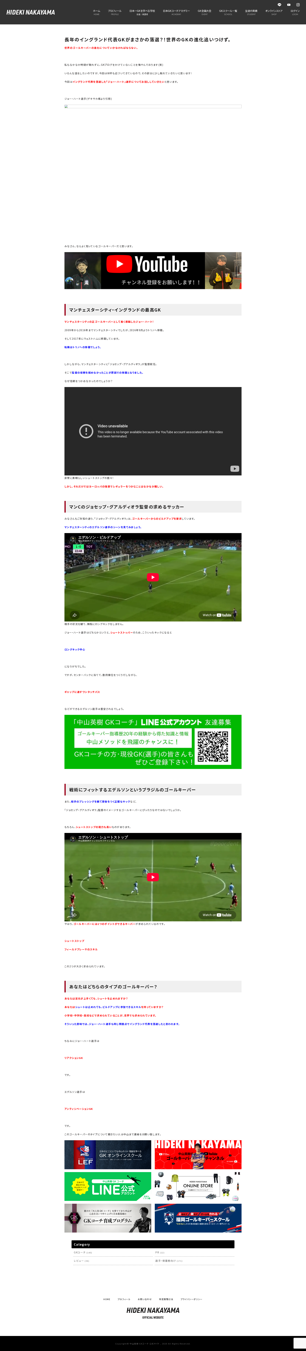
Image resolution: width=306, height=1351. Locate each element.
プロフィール (124, 1299)
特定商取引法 (166, 1299)
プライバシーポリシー (192, 1299)
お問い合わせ (145, 1299)
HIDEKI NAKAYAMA (30, 12)
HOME (106, 1299)
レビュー (81, 1260)
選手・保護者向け (169, 1260)
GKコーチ (83, 1252)
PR (160, 1252)
